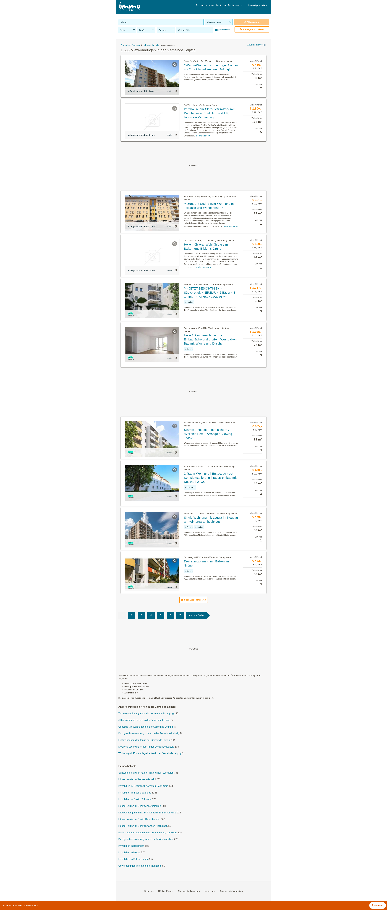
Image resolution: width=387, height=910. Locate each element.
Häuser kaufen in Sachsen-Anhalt (136, 779)
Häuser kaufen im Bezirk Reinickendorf (139, 819)
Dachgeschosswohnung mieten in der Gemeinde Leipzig (148, 733)
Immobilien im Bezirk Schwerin (134, 799)
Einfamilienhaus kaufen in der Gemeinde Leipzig (144, 740)
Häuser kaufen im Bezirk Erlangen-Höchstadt (142, 826)
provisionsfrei (224, 30)
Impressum (210, 891)
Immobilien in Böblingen (131, 846)
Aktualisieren (253, 22)
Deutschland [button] (234, 5)
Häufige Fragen (165, 891)
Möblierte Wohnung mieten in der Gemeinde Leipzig (146, 747)
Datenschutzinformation (231, 891)
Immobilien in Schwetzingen (133, 859)
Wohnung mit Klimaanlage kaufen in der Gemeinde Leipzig (150, 753)
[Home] (129, 7)
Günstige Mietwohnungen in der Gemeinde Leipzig (145, 727)
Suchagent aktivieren (253, 29)
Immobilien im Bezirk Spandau (134, 793)
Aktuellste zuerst (254, 45)
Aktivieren (377, 905)
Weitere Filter (184, 30)
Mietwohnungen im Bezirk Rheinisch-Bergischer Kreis (147, 812)
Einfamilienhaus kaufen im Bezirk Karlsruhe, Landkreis (147, 832)
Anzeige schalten (258, 5)
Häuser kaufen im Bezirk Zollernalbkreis (139, 806)
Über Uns (148, 891)
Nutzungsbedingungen (189, 891)
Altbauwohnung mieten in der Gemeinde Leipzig (144, 720)
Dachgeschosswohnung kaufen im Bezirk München (145, 839)
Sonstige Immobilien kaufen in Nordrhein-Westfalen (146, 773)
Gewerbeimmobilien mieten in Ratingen (139, 866)
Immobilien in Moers (129, 852)
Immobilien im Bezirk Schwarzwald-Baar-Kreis (143, 786)
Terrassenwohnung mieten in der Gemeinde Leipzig (146, 713)
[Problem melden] (175, 91)
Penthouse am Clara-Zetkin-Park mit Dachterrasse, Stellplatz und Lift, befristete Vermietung (209, 113)
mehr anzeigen (203, 135)
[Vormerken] (174, 64)
